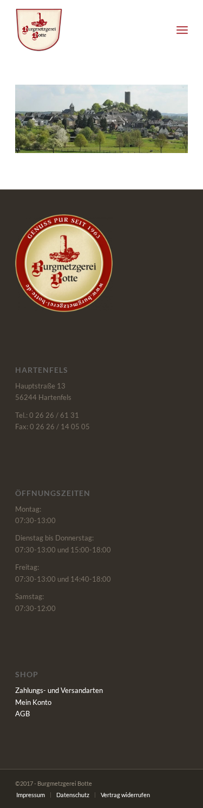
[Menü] (182, 30)
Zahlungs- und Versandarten (59, 690)
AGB (22, 713)
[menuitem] (182, 30)
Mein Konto (33, 702)
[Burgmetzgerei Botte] (84, 30)
